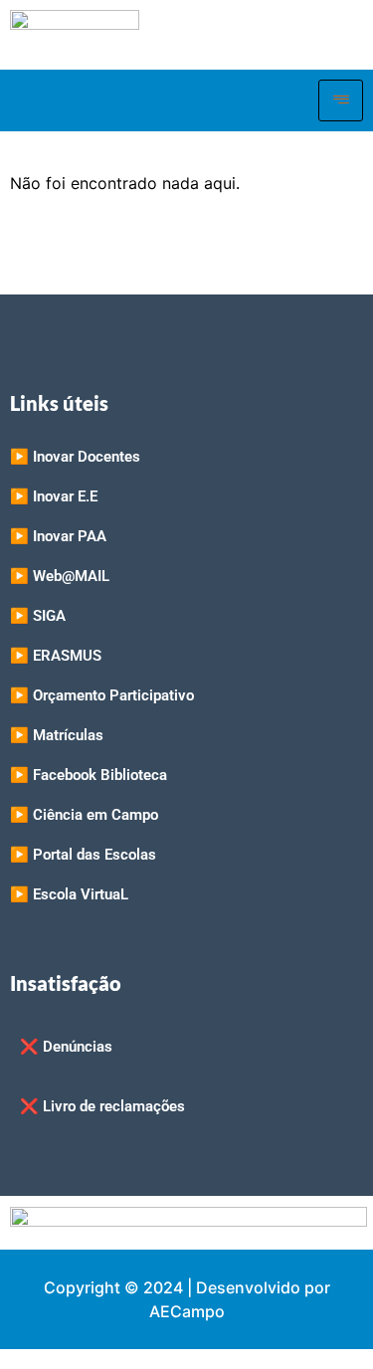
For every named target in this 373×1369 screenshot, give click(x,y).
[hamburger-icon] (340, 100)
